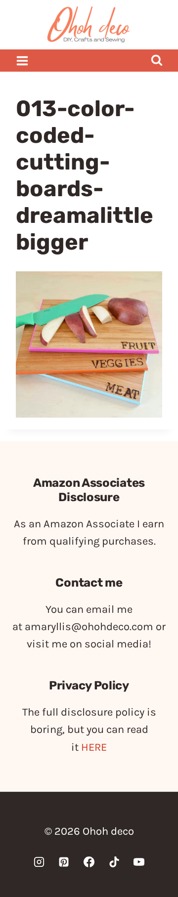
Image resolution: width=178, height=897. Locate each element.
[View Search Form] (156, 60)
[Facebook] (89, 862)
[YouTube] (139, 862)
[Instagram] (39, 862)
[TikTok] (114, 862)
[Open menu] (22, 60)
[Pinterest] (64, 862)
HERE (94, 747)
